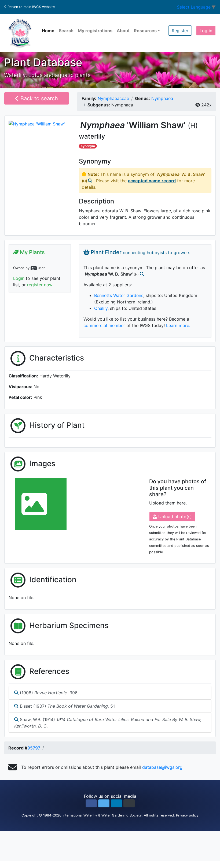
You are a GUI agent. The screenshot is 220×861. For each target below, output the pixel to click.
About (123, 30)
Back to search (38, 98)
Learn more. (178, 325)
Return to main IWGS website (30, 7)
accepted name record (152, 180)
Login (18, 278)
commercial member (104, 325)
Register (180, 30)
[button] (91, 803)
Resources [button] (145, 30)
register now (39, 284)
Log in (206, 30)
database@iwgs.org (162, 767)
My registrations (95, 30)
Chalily (101, 308)
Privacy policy (187, 815)
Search (66, 30)
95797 (33, 748)
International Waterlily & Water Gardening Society (102, 815)
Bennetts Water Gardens (118, 295)
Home (48, 30)
